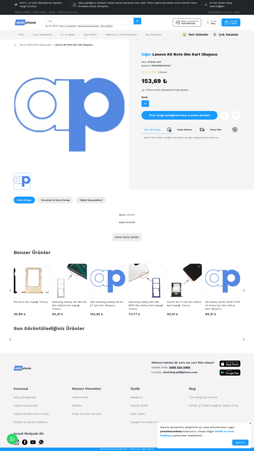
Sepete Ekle (31, 314)
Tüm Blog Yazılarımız (203, 397)
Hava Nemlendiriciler (88, 26)
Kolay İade (215, 129)
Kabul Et (240, 442)
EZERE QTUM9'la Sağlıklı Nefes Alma (213, 405)
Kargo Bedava (184, 129)
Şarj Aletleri (106, 26)
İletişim (77, 405)
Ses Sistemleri (153, 34)
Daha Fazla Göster (127, 237)
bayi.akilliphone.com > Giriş (223, 12)
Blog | (52, 12)
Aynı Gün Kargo (152, 129)
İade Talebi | (40, 12)
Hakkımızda (80, 397)
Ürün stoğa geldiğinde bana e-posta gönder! (179, 115)
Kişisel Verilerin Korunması (31, 413)
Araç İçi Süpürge (67, 26)
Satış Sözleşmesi (25, 397)
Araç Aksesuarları (42, 34)
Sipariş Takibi (139, 405)
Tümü (21, 34)
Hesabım (136, 397)
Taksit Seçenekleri (90, 200)
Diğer (146, 54)
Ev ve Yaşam (68, 34)
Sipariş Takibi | (23, 12)
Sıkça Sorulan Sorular (87, 413)
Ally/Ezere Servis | (67, 12)
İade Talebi (137, 413)
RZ (145, 103)
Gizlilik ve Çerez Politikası (31, 422)
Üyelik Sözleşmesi (26, 405)
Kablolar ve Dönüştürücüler (121, 34)
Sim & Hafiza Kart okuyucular (35, 44)
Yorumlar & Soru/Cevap (55, 200)
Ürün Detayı (24, 200)
